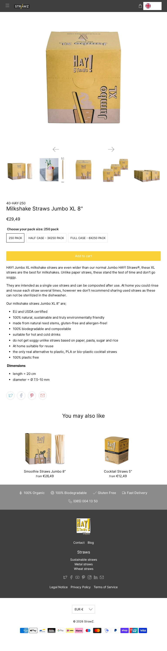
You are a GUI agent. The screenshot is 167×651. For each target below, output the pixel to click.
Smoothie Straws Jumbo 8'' (45, 471)
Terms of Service (106, 587)
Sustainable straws (83, 559)
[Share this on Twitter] (10, 395)
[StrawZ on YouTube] (77, 578)
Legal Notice (59, 587)
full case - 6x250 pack (87, 238)
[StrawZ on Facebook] (71, 578)
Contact (79, 542)
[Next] (111, 149)
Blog (91, 542)
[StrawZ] (74, 6)
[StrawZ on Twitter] (65, 578)
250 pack (15, 238)
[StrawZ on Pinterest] (83, 578)
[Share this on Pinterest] (32, 395)
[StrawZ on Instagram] (90, 578)
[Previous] (56, 149)
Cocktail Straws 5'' (118, 471)
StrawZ (89, 621)
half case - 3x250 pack (46, 238)
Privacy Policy (81, 587)
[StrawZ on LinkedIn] (96, 578)
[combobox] (152, 6)
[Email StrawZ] (102, 578)
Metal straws (84, 564)
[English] (152, 6)
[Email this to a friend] (42, 395)
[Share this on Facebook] (21, 395)
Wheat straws (83, 569)
